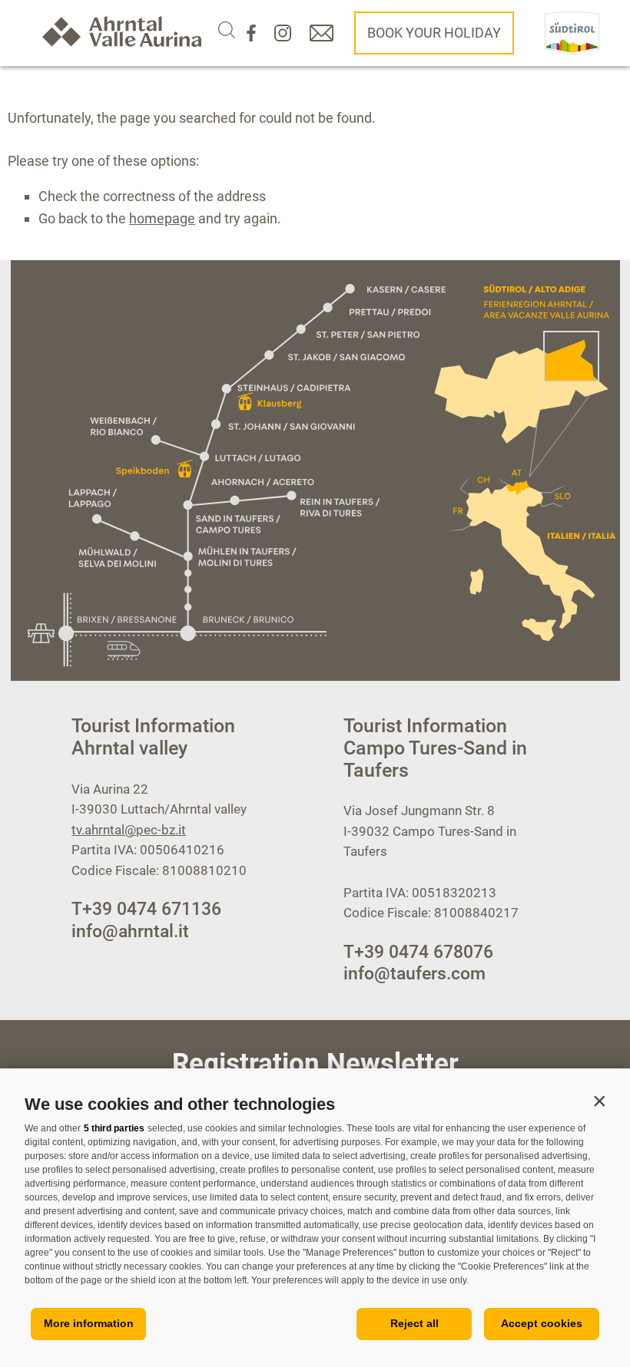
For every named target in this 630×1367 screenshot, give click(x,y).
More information (89, 1323)
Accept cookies (541, 1323)
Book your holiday (434, 33)
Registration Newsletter (315, 1063)
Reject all (414, 1323)
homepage (162, 218)
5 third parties (114, 1128)
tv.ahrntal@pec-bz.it (128, 829)
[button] (599, 1101)
